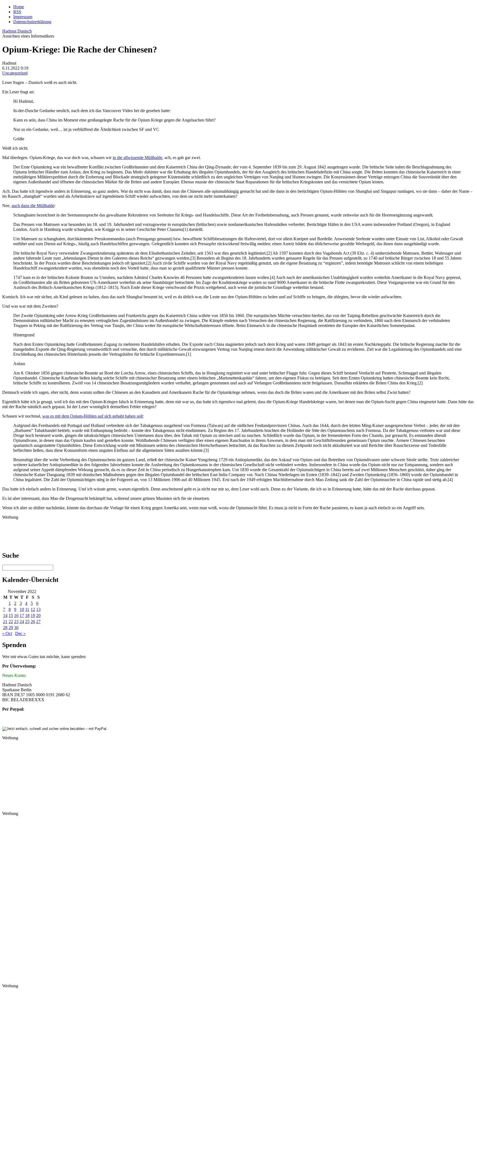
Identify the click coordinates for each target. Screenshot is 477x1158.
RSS (17, 11)
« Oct (7, 633)
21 (5, 621)
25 (27, 621)
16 (16, 615)
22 (11, 621)
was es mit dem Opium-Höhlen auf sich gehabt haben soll (92, 416)
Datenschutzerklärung (32, 21)
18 (27, 615)
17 (22, 615)
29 (11, 627)
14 (5, 615)
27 (38, 621)
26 (33, 621)
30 (16, 627)
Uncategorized (15, 73)
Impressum (22, 16)
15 (11, 615)
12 (33, 609)
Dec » (20, 633)
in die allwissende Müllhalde (137, 157)
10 (22, 609)
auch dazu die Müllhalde (33, 205)
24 (22, 621)
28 (5, 627)
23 (16, 621)
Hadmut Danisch (17, 31)
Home (18, 6)
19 (33, 615)
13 (38, 609)
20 (38, 615)
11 (27, 609)
